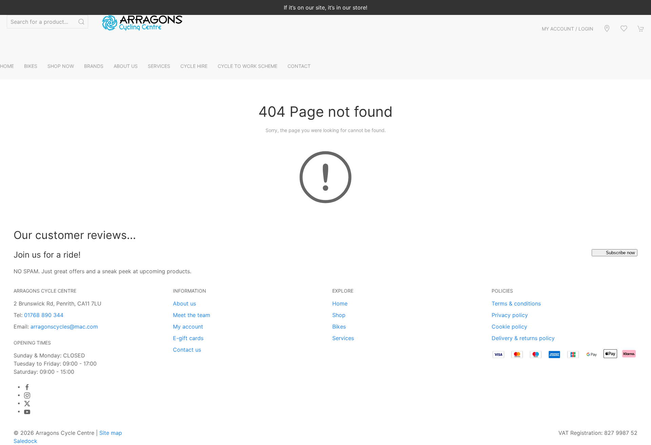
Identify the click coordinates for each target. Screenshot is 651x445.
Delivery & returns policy (523, 338)
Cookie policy (509, 326)
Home (7, 66)
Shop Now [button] (60, 66)
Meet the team (191, 315)
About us (184, 303)
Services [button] (159, 66)
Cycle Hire (194, 66)
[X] (27, 403)
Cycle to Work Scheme (247, 66)
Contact (299, 66)
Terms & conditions (516, 303)
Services (343, 338)
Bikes (339, 326)
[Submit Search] (81, 22)
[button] (623, 28)
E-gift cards (188, 338)
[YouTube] (27, 411)
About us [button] (126, 66)
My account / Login (567, 29)
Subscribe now (620, 252)
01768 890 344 (43, 315)
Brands (93, 66)
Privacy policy (510, 315)
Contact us (187, 349)
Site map (110, 432)
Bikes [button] (30, 66)
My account (188, 326)
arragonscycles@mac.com (64, 326)
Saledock (25, 441)
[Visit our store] (607, 28)
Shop (339, 315)
